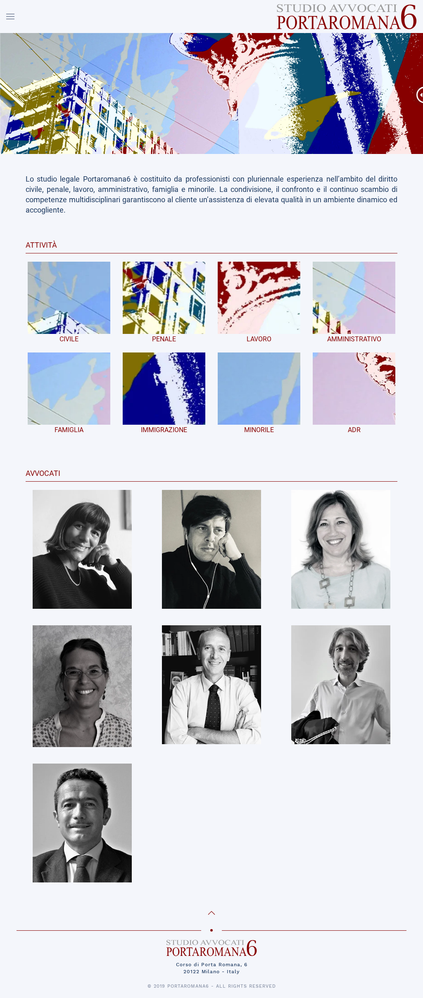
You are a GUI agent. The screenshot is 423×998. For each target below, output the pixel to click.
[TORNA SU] (211, 913)
